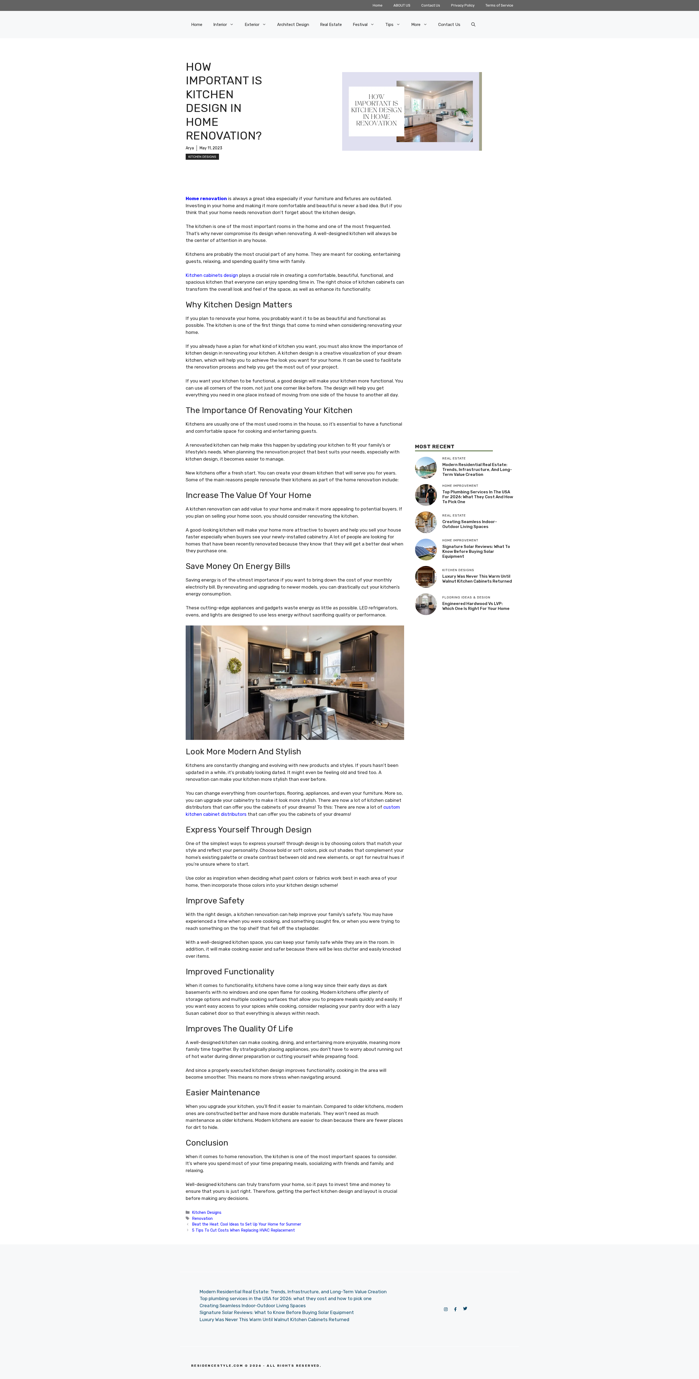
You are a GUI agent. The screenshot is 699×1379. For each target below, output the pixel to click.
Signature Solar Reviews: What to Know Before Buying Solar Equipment (476, 551)
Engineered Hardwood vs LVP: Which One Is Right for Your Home (476, 606)
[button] (473, 24)
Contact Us (430, 5)
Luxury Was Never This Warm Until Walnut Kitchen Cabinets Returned (477, 579)
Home (378, 5)
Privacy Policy (463, 5)
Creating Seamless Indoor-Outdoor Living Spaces (469, 524)
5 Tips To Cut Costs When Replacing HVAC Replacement (243, 1230)
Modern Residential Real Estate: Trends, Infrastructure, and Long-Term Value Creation (477, 469)
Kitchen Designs (202, 157)
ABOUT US (401, 5)
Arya (190, 148)
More (415, 24)
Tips (389, 24)
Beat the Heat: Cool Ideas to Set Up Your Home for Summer (246, 1224)
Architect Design (293, 24)
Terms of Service (499, 5)
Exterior (252, 24)
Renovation (202, 1218)
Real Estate (331, 24)
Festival (360, 24)
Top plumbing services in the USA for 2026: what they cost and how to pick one (477, 497)
